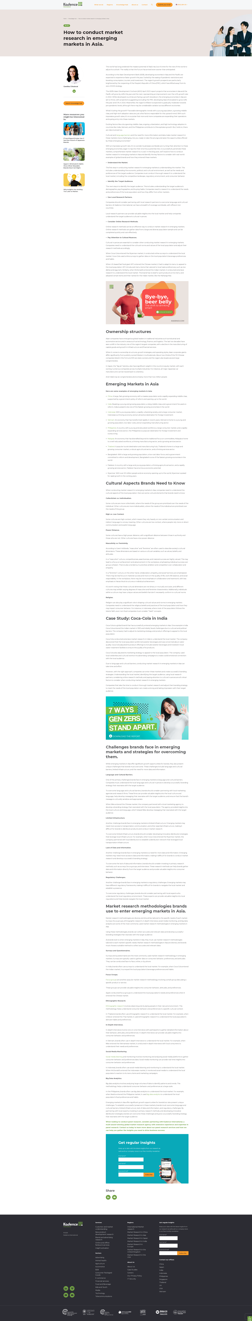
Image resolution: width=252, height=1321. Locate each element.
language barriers (123, 135)
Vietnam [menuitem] (162, 1291)
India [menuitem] (161, 1270)
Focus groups (111, 980)
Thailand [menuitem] (162, 1282)
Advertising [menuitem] (99, 1257)
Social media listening (114, 1057)
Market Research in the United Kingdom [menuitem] (136, 1251)
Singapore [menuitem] (163, 1279)
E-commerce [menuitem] (100, 1278)
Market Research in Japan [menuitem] (137, 1238)
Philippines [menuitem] (163, 1276)
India (110, 404)
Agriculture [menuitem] (100, 1264)
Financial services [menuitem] (102, 1281)
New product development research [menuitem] (104, 1233)
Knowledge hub (72, 18)
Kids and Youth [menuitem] (101, 1287)
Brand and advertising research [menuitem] (104, 1239)
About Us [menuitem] (131, 1267)
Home (65, 18)
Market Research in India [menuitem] (137, 1241)
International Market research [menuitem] (135, 1228)
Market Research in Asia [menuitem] (136, 1235)
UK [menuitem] (160, 1285)
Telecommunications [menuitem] (103, 1296)
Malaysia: (111, 439)
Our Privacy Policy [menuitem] (134, 1276)
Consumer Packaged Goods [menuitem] (103, 1274)
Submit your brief (164, 5)
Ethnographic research (115, 1006)
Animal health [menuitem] (100, 1260)
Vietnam (111, 420)
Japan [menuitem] (161, 1267)
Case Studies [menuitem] (132, 1270)
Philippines (112, 428)
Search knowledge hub (74, 103)
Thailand (111, 446)
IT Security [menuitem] (131, 1279)
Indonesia (111, 412)
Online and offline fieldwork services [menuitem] (102, 1244)
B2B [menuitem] (97, 1270)
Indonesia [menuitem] (163, 1273)
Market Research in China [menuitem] (137, 1232)
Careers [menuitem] (130, 1273)
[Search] (152, 5)
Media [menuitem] (97, 1290)
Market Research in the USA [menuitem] (136, 1256)
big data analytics (153, 1094)
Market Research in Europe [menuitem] (135, 1245)
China (110, 396)
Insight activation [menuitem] (102, 1248)
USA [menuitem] (161, 1288)
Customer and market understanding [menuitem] (104, 1228)
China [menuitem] (161, 1264)
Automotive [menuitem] (100, 1267)
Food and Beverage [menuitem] (103, 1284)
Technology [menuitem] (100, 1293)
